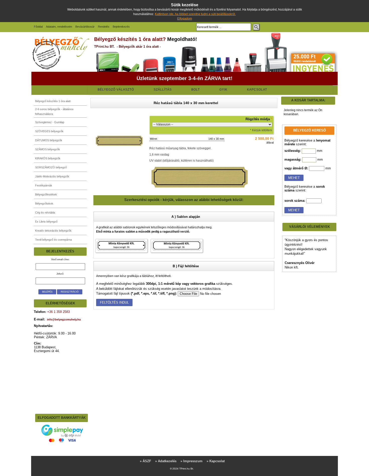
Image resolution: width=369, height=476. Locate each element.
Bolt (195, 89)
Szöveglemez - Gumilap (49, 122)
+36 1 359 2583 (58, 312)
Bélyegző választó (116, 89)
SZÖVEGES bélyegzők (49, 131)
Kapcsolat (257, 89)
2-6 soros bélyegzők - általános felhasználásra (54, 111)
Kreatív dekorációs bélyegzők (53, 230)
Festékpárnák (43, 185)
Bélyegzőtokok (44, 203)
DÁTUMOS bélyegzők (48, 140)
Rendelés (103, 26)
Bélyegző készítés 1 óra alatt (53, 101)
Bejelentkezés (121, 26)
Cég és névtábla (45, 212)
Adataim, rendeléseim (59, 26)
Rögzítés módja (258, 119)
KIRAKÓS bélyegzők (47, 158)
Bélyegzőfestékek (46, 194)
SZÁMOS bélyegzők (47, 149)
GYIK (223, 89)
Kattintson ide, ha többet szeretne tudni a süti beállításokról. (195, 14)
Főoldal (38, 26)
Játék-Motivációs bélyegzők (52, 176)
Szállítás (163, 89)
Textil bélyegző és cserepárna (53, 239)
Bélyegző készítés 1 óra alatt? (130, 39)
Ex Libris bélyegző (46, 221)
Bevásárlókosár (85, 26)
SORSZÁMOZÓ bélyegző (51, 167)
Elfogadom (184, 18)
